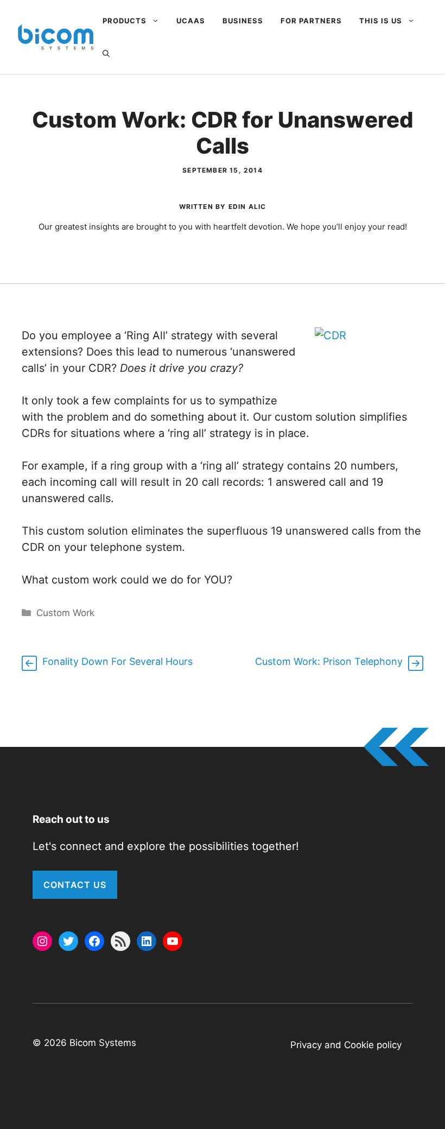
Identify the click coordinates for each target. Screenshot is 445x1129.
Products (125, 20)
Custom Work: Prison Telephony (329, 661)
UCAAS (190, 20)
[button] (106, 53)
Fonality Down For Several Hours (117, 661)
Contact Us (74, 884)
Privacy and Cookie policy (346, 1044)
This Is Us (380, 20)
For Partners (311, 20)
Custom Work (65, 612)
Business (243, 20)
